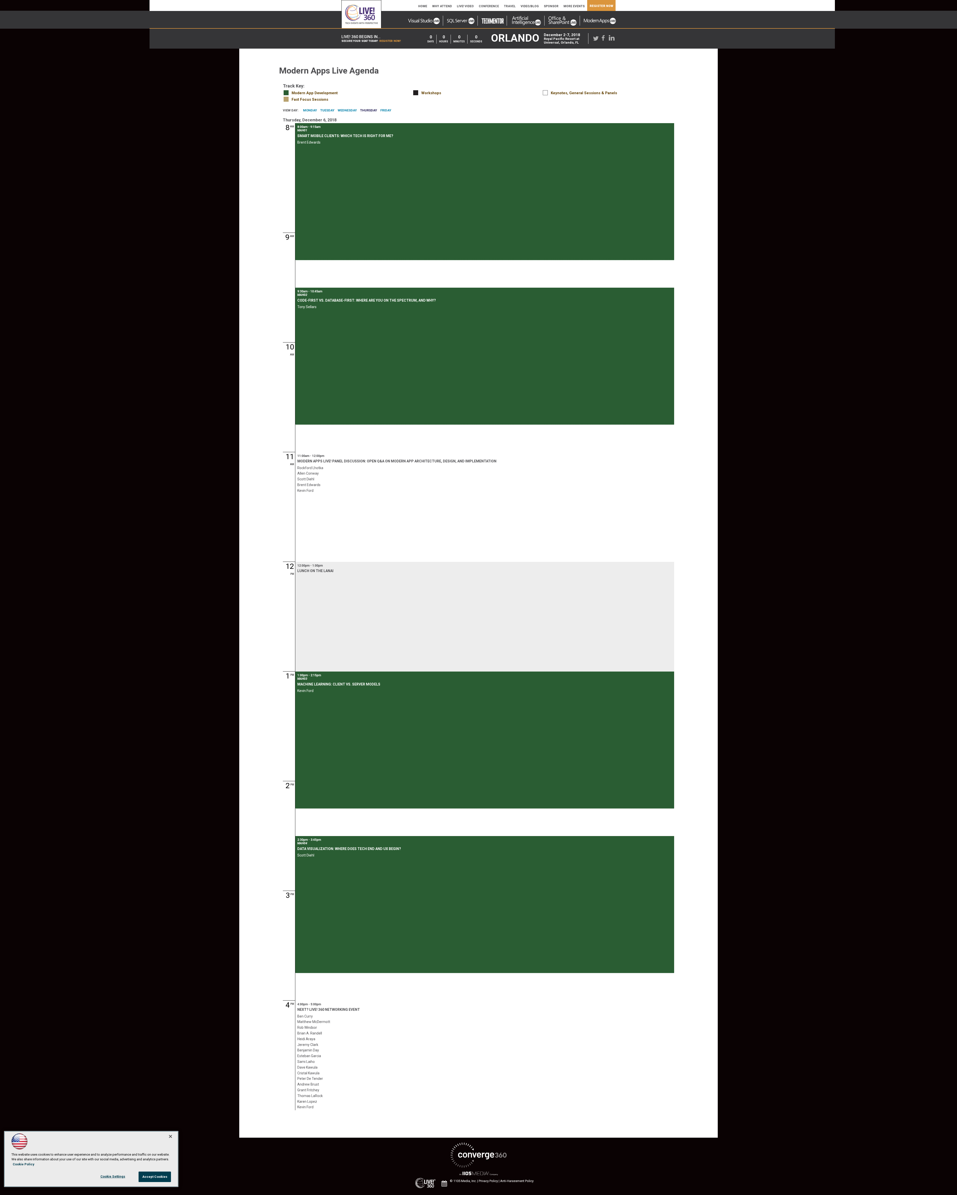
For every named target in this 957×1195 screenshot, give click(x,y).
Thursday (368, 110)
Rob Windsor (307, 1027)
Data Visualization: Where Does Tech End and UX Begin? (349, 849)
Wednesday (347, 110)
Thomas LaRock (310, 1096)
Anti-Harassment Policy (517, 1181)
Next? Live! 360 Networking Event (328, 1010)
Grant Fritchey (308, 1090)
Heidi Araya (306, 1039)
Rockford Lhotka (310, 468)
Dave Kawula (307, 1067)
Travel (510, 6)
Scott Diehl (305, 479)
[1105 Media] (478, 1174)
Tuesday (327, 110)
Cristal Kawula (308, 1073)
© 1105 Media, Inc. (463, 1181)
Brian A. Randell (309, 1033)
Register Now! (390, 41)
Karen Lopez (307, 1102)
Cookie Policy (23, 1164)
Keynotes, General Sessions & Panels (584, 93)
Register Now (601, 6)
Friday (385, 110)
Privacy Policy (488, 1181)
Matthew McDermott (313, 1022)
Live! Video (465, 6)
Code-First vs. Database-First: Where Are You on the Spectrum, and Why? (366, 300)
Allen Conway (308, 473)
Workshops (431, 93)
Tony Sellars (307, 307)
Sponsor (551, 6)
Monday (310, 110)
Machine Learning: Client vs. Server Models (338, 684)
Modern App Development (315, 93)
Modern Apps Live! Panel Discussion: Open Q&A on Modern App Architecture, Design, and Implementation (396, 461)
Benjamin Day (308, 1050)
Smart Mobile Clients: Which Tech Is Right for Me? (345, 136)
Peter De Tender (310, 1079)
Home (422, 6)
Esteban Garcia (309, 1056)
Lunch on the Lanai (315, 571)
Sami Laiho (306, 1062)
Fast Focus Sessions (310, 99)
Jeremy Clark (307, 1045)
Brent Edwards (308, 142)
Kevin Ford (305, 491)
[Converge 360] (478, 1155)
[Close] (170, 1136)
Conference (489, 6)
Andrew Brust (308, 1084)
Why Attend (442, 6)
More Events (574, 6)
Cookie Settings (112, 1176)
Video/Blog (530, 6)
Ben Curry (305, 1016)
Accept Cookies (154, 1177)
